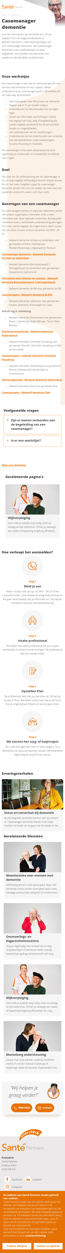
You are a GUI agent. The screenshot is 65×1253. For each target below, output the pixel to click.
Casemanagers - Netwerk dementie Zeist (26, 392)
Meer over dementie (14, 465)
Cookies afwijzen (17, 1246)
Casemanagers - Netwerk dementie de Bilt (27, 294)
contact (47, 1107)
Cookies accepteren (48, 1246)
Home (4, 15)
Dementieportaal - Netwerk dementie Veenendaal (32, 379)
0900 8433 (24, 1107)
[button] (32, 424)
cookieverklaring (35, 1235)
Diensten (14, 15)
